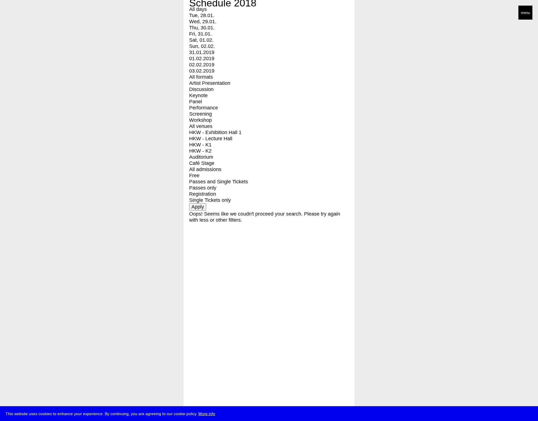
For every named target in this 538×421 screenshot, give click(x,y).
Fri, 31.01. (200, 34)
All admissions (205, 169)
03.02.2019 (201, 71)
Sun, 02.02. (202, 46)
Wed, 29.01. (202, 21)
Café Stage (201, 163)
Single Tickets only (210, 200)
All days (198, 9)
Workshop (200, 120)
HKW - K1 (200, 145)
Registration (202, 194)
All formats (201, 77)
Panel (195, 101)
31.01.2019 (201, 52)
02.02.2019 (201, 64)
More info (206, 413)
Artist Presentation (209, 83)
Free (194, 175)
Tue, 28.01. (201, 15)
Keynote (198, 95)
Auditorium (201, 157)
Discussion (201, 89)
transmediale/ (22, 13)
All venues (200, 126)
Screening (200, 114)
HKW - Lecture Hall (210, 138)
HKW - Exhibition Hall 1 (215, 132)
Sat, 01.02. (201, 40)
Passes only (202, 188)
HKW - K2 (200, 151)
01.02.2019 (201, 58)
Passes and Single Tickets (218, 181)
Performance (203, 108)
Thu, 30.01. (202, 28)
